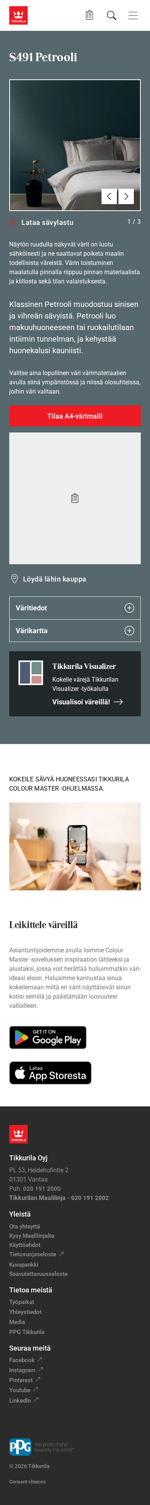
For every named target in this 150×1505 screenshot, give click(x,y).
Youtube (19, 1390)
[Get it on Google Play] (48, 1037)
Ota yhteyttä (24, 1226)
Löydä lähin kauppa (55, 579)
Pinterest (21, 1380)
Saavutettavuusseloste (38, 1273)
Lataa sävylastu (47, 222)
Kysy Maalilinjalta (31, 1235)
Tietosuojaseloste (32, 1254)
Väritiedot (31, 608)
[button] (89, 15)
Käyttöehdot (24, 1245)
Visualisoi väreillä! (81, 702)
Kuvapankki (23, 1264)
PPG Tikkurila (27, 1332)
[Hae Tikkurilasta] (111, 15)
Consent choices (27, 1482)
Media (17, 1322)
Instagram (22, 1370)
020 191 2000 (42, 1188)
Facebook (22, 1360)
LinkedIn (20, 1400)
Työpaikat (21, 1302)
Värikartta (32, 631)
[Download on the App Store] (50, 1072)
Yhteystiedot (25, 1312)
